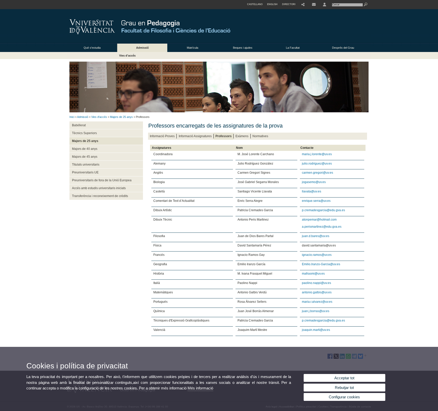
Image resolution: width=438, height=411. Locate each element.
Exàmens (241, 136)
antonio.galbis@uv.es (317, 292)
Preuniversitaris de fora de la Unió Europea (102, 180)
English (272, 4)
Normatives (260, 136)
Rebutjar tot (344, 387)
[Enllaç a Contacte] (314, 4)
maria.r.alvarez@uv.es (317, 301)
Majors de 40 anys (84, 149)
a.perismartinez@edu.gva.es (321, 226)
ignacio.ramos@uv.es (317, 255)
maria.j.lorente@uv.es (317, 154)
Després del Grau (343, 47)
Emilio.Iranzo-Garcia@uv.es (321, 264)
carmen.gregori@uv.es (317, 172)
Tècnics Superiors (84, 133)
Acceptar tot (344, 378)
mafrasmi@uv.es (313, 273)
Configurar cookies (344, 397)
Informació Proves (162, 136)
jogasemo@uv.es (314, 182)
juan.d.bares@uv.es (315, 236)
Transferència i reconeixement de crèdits (100, 196)
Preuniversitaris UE (85, 172)
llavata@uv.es (311, 191)
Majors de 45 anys (84, 156)
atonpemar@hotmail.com (319, 219)
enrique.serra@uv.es (316, 201)
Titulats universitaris (85, 164)
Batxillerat (79, 125)
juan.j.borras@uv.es (315, 311)
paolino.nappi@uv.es (316, 283)
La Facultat (293, 47)
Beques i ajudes (242, 47)
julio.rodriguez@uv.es (317, 163)
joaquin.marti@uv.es (316, 330)
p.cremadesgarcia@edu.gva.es (323, 210)
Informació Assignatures (195, 136)
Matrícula (192, 47)
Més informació (200, 388)
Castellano (255, 4)
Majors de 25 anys (121, 116)
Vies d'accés (127, 55)
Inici (71, 116)
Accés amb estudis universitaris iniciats (99, 188)
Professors (223, 136)
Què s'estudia (92, 47)
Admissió (142, 47)
